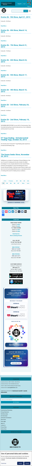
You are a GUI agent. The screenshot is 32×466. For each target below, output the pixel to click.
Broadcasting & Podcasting (6, 410)
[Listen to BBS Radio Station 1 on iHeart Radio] (16, 307)
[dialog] (16, 458)
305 (11, 183)
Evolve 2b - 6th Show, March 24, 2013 (14, 61)
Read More (3, 26)
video (18, 229)
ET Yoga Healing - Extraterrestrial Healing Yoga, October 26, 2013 (14, 139)
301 (25, 180)
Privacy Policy (4, 427)
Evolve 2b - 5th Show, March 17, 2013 (14, 76)
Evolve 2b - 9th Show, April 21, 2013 (15, 17)
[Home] (4, 11)
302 (28, 180)
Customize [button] (3, 463)
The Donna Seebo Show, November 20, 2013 (15, 155)
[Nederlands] (29, 0)
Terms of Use (3, 429)
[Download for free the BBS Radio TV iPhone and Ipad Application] (16, 281)
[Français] (30, 0)
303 (4, 183)
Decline (20, 463)
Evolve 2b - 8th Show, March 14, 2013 (14, 31)
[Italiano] (29, 2)
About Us (3, 423)
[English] (27, 0)
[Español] (30, 4)
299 (17, 180)
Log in (24, 3)
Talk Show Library (4, 413)
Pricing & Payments (5, 412)
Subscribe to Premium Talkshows (7, 4)
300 (21, 180)
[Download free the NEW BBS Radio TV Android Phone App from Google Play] (16, 275)
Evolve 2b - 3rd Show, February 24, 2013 (15, 106)
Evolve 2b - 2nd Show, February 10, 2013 (15, 120)
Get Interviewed (4, 415)
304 (7, 183)
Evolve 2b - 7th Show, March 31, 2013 (14, 46)
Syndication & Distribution (6, 417)
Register (20, 3)
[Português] (30, 2)
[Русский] (29, 4)
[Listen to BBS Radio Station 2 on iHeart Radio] (16, 315)
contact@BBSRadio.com (12, 387)
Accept (27, 463)
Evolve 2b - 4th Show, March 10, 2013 (14, 91)
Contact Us (3, 425)
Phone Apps (3, 421)
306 (15, 183)
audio (18, 224)
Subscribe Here (16, 363)
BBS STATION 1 (16, 247)
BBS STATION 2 (16, 254)
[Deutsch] (27, 2)
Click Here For (16, 233)
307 (18, 183)
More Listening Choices (16, 235)
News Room (3, 419)
